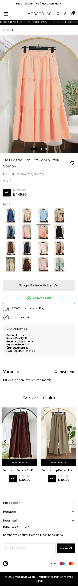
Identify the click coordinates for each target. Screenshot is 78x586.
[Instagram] (5, 563)
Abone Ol (66, 548)
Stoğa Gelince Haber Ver (39, 285)
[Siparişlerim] (65, 13)
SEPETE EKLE (20, 462)
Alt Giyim (8, 29)
